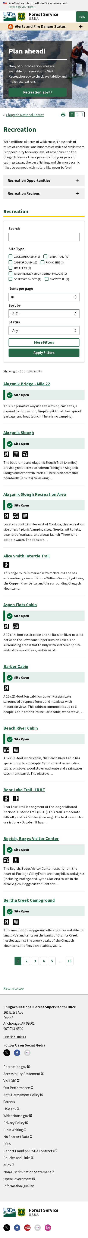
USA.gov (9, 1108)
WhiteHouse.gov (16, 1115)
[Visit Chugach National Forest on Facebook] (17, 1052)
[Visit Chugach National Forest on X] (6, 1052)
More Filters (44, 342)
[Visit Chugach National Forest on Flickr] (27, 1052)
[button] (63, 114)
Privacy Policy (14, 1122)
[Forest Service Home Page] (21, 16)
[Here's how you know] (44, 5)
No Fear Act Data (16, 1136)
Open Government (17, 1179)
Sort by (15, 305)
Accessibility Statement (21, 1073)
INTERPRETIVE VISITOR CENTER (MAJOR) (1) (40, 273)
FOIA (7, 1144)
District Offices (14, 1037)
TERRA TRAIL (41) (58, 257)
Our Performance (16, 1087)
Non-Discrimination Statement (27, 1172)
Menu (82, 16)
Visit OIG (9, 1080)
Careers (9, 1101)
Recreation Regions (24, 193)
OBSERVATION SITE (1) (27, 279)
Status (14, 322)
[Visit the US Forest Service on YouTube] (27, 1227)
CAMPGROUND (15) (25, 262)
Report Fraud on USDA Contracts (28, 1151)
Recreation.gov (36, 92)
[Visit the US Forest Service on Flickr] (37, 1227)
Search (14, 228)
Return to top (13, 988)
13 (70, 961)
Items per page (21, 288)
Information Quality (18, 1186)
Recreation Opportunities (29, 180)
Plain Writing (13, 1130)
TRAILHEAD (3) (22, 268)
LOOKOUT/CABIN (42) (27, 257)
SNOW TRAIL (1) (59, 279)
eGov (7, 1165)
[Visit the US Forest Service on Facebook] (17, 1227)
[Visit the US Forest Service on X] (6, 1227)
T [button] (72, 114)
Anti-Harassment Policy (21, 1095)
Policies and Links (16, 1157)
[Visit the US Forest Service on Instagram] (47, 1227)
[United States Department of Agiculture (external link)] (10, 16)
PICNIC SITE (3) (55, 262)
